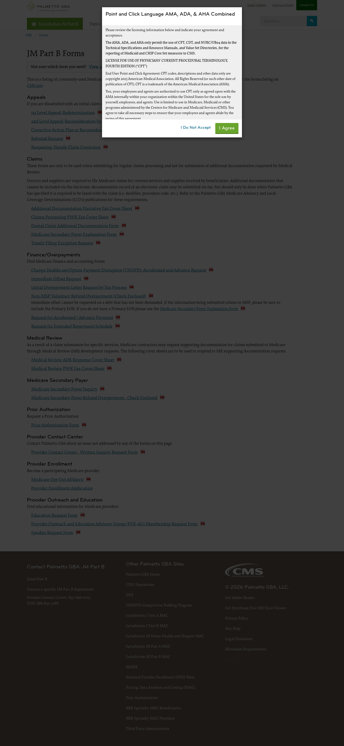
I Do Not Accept (196, 128)
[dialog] (172, 373)
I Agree (227, 128)
